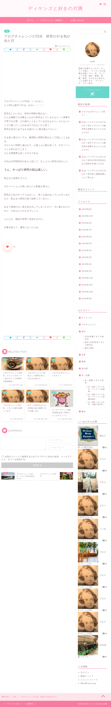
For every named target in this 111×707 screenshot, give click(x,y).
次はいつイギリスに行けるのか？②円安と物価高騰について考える (94, 174)
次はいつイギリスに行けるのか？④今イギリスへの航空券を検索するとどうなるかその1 (94, 144)
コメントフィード (89, 680)
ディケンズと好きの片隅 (55, 8)
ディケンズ (87, 318)
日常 (6, 31)
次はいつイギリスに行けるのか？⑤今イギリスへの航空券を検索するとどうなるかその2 (94, 127)
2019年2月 (87, 264)
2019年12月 (87, 216)
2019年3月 (87, 257)
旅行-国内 (89, 348)
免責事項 (30, 704)
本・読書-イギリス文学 (94, 381)
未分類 (85, 369)
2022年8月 (87, 209)
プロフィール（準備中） (52, 20)
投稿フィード (87, 676)
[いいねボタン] (7, 246)
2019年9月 (87, 223)
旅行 (84, 332)
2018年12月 (87, 278)
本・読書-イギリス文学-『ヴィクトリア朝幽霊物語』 (96, 396)
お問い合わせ (77, 20)
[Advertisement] (37, 76)
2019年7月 (87, 230)
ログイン (85, 672)
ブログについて (89, 325)
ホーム (30, 20)
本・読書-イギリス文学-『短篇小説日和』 (96, 403)
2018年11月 (87, 285)
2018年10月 (87, 292)
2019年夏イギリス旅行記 (94, 338)
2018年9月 (87, 299)
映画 (84, 362)
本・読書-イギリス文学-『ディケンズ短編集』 (96, 389)
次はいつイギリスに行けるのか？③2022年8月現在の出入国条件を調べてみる (94, 160)
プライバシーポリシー (14, 704)
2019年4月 (87, 250)
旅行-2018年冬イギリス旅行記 (95, 343)
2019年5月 (87, 244)
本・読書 (86, 375)
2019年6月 (87, 237)
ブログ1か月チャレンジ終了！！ (93, 113)
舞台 (84, 411)
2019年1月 (87, 271)
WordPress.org (88, 683)
